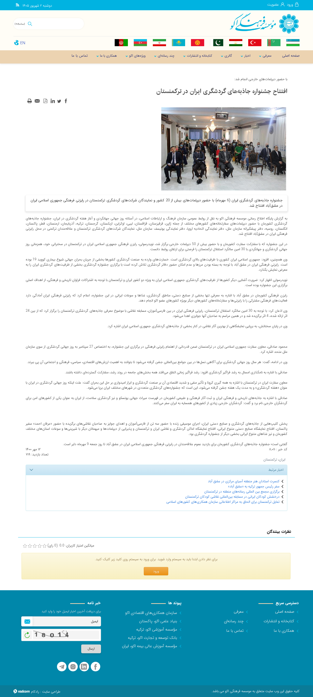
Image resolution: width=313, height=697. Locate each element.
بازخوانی (27, 634)
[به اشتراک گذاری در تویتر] (59, 101)
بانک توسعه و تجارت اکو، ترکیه (152, 638)
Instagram (73, 667)
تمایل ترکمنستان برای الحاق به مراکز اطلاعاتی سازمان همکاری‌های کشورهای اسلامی (222, 501)
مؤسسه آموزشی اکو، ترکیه (156, 629)
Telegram (61, 667)
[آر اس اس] (17, 5)
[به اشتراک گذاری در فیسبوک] (66, 101)
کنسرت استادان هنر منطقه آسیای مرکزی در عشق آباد (243, 481)
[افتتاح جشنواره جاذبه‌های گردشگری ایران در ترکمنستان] (223, 148)
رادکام (35, 691)
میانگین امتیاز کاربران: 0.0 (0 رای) (70, 545)
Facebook (95, 667)
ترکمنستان (270, 459)
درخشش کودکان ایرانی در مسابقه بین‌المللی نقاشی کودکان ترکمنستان (232, 496)
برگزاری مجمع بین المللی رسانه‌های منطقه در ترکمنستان (241, 491)
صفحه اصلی (284, 612)
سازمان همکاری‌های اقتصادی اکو (151, 613)
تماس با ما (235, 631)
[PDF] (45, 101)
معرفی (239, 612)
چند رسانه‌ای (234, 621)
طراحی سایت (51, 691)
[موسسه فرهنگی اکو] (264, 23)
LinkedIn (84, 667)
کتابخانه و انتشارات (279, 621)
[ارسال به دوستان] (37, 101)
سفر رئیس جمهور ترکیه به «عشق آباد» (253, 486)
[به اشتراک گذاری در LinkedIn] (52, 101)
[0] (25, 546)
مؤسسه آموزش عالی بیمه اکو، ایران (149, 646)
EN (22, 43)
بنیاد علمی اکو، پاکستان (158, 621)
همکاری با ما (284, 631)
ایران (282, 459)
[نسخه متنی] (29, 101)
